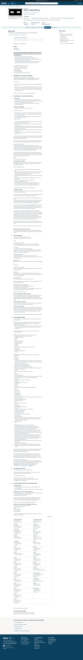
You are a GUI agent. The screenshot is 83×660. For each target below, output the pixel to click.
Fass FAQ (50, 643)
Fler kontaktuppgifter (24, 643)
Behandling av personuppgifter (39, 642)
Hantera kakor (36, 648)
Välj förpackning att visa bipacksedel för (20, 37)
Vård (12, 3)
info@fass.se (26, 640)
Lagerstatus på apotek (52, 639)
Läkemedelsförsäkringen (70, 18)
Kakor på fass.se (37, 645)
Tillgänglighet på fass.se (38, 640)
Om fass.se (36, 639)
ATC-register (50, 642)
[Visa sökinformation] (59, 3)
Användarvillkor (37, 646)
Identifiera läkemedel (52, 640)
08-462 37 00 (26, 639)
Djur (15, 3)
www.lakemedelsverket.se (24, 465)
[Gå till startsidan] (4, 3)
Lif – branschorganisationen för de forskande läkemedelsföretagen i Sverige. (10, 643)
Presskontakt (36, 643)
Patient (9, 3)
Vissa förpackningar (34, 18)
